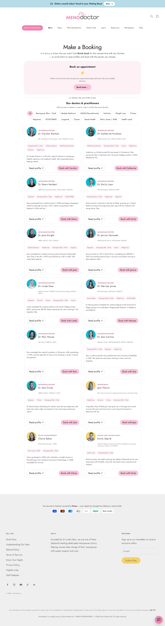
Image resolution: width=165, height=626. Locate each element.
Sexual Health (90, 119)
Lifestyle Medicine (68, 113)
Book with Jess (129, 422)
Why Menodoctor (74, 28)
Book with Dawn (69, 219)
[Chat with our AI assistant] (159, 620)
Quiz (50, 28)
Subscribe (131, 560)
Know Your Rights (14, 560)
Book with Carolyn (68, 168)
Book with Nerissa (127, 320)
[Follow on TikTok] (27, 584)
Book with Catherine (126, 168)
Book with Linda (69, 320)
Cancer (77, 119)
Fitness (133, 113)
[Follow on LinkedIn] (34, 584)
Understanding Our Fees (17, 544)
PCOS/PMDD (51, 119)
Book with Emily (128, 219)
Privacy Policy (13, 565)
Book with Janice (128, 270)
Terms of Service (14, 554)
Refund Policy (12, 549)
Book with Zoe (129, 371)
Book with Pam (70, 371)
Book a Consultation (32, 28)
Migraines (37, 119)
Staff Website (12, 575)
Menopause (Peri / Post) (46, 113)
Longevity (65, 119)
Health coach (127, 119)
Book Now (11, 539)
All (30, 113)
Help (141, 28)
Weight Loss (121, 113)
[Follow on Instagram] (14, 584)
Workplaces (129, 28)
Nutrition (107, 113)
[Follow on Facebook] (7, 584)
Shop (60, 28)
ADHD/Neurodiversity (89, 113)
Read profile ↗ (36, 168)
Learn (103, 28)
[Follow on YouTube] (21, 584)
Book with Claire (69, 473)
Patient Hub (91, 28)
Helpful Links (12, 570)
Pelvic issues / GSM (108, 119)
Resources (115, 28)
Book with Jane (70, 270)
